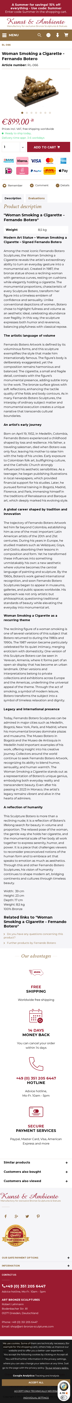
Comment (42, 185)
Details (64, 185)
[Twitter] (27, 1217)
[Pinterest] (38, 1217)
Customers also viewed (22, 1181)
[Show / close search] (39, 35)
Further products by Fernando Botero (31, 943)
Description (13, 198)
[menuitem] (10, 35)
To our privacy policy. (57, 1367)
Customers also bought (22, 1171)
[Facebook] (5, 1217)
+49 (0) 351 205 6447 (36, 1078)
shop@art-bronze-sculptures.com (32, 1326)
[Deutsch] (48, 35)
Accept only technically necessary (37, 1391)
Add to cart (45, 147)
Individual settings (36, 1397)
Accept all (36, 1382)
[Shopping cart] (66, 35)
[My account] (57, 35)
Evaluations (36, 198)
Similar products (17, 1162)
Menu (14, 35)
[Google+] (16, 1217)
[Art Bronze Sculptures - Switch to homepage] (36, 21)
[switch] (64, 1398)
